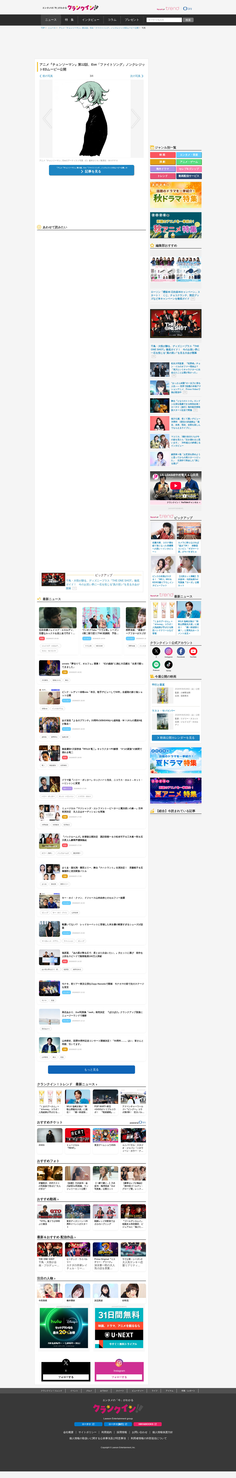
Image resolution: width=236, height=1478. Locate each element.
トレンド (162, 176)
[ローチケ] (187, 8)
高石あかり (46, 1029)
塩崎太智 (65, 737)
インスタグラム (145, 646)
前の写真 (48, 76)
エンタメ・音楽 (189, 154)
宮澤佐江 (67, 825)
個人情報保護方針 (162, 1432)
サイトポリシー (87, 1432)
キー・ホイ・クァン (60, 913)
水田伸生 (63, 765)
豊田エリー (64, 884)
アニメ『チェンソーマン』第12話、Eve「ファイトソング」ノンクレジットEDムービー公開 (98, 28)
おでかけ (104, 1391)
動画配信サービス (189, 176)
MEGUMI (99, 646)
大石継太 (45, 680)
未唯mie (45, 708)
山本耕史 (45, 1057)
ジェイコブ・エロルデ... (50, 646)
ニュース (51, 28)
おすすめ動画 (48, 1199)
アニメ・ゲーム (189, 161)
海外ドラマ (162, 168)
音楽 (52, 1000)
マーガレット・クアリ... (50, 941)
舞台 (66, 680)
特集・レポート (188, 1391)
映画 (162, 154)
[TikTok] (169, 665)
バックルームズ (63, 853)
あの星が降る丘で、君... (50, 969)
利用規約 (106, 1432)
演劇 (162, 161)
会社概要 (68, 1432)
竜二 (43, 765)
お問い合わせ (139, 1432)
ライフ (154, 1391)
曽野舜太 (54, 737)
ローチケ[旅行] (116, 1424)
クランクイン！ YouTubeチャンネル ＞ (184, 502)
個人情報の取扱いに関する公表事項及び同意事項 (97, 1438)
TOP (42, 28)
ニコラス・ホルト (84, 796)
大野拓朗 (45, 825)
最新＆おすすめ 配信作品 (56, 1237)
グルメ (89, 1391)
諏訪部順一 (77, 853)
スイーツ (120, 1391)
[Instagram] (169, 651)
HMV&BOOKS (146, 1424)
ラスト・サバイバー (49, 651)
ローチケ (86, 1424)
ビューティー (138, 1391)
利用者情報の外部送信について (149, 1438)
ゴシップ (45, 913)
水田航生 (56, 825)
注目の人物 (46, 1278)
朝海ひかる (57, 680)
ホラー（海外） (47, 853)
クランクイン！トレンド (51, 1391)
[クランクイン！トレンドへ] (168, 8)
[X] (156, 651)
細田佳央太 (77, 969)
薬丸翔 (53, 884)
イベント (74, 1391)
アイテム (169, 1391)
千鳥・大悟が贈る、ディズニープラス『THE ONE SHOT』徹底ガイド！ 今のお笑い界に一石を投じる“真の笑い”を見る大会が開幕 (103, 584)
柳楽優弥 (52, 765)
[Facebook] (181, 651)
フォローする (66, 1377)
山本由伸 (75, 913)
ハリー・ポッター (48, 796)
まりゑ (44, 884)
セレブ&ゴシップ (189, 168)
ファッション (68, 941)
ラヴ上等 (88, 646)
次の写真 (135, 76)
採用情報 (122, 1432)
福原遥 (66, 969)
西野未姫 (132, 646)
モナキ (44, 1000)
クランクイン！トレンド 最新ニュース (67, 1084)
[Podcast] (156, 665)
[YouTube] (193, 651)
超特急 (44, 737)
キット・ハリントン (66, 796)
